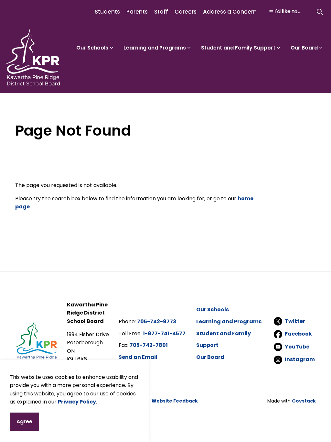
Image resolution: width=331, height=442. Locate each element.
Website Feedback (175, 401)
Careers (186, 12)
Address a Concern (230, 12)
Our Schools (92, 47)
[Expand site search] (319, 12)
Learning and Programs (154, 47)
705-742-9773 (156, 321)
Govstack (304, 401)
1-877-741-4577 (164, 333)
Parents (137, 12)
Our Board (304, 47)
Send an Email (138, 357)
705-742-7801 (149, 345)
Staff (161, 12)
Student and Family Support (238, 47)
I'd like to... (288, 11)
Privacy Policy (77, 401)
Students (107, 12)
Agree (24, 421)
